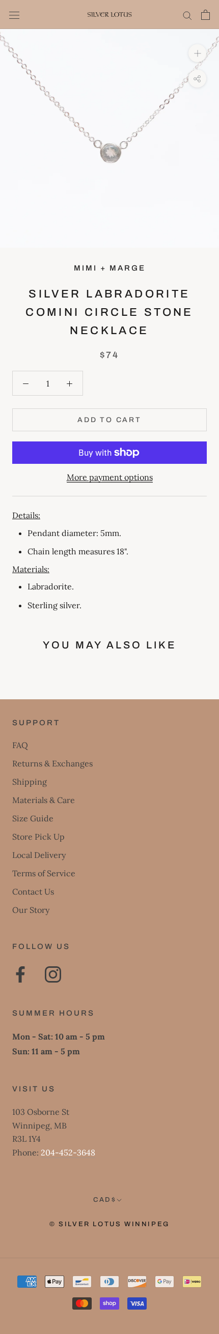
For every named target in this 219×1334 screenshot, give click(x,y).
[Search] (187, 14)
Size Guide (32, 818)
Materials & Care (43, 800)
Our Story (30, 910)
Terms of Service (43, 873)
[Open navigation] (14, 14)
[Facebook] (20, 974)
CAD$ (104, 1199)
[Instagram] (53, 974)
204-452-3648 (68, 1152)
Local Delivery (39, 855)
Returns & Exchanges (52, 763)
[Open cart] (205, 15)
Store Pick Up (38, 837)
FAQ (20, 745)
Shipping (29, 782)
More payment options (110, 477)
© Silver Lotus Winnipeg (109, 1224)
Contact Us (33, 891)
